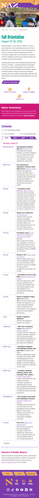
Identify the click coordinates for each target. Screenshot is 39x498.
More (35, 2)
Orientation (13, 29)
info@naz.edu (30, 482)
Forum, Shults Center (24, 376)
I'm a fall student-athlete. (12, 130)
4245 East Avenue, (17, 482)
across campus (22, 215)
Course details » (29, 115)
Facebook (17, 489)
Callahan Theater (22, 330)
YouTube (21, 489)
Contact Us (19, 99)
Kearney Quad (30, 169)
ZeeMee (30, 489)
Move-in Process (10, 92)
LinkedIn (26, 489)
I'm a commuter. (9, 134)
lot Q (32, 209)
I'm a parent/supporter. (28, 134)
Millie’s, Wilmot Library (26, 191)
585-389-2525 (23, 482)
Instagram (8, 489)
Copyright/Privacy (23, 494)
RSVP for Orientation (11, 82)
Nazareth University (10, 4)
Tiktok (12, 489)
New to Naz (5, 29)
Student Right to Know (15, 496)
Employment (26, 496)
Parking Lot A (27, 149)
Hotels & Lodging (29, 92)
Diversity (32, 494)
